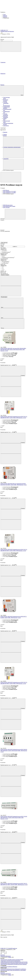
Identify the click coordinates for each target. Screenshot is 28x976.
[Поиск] (11, 46)
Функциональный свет (9, 961)
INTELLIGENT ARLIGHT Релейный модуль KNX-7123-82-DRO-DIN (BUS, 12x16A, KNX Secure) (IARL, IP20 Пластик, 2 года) (14, 817)
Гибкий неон (4, 119)
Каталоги (3, 969)
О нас (4, 14)
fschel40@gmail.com (12, 948)
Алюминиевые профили (6, 107)
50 (3, 267)
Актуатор (4, 250)
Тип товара (3, 247)
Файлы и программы (21, 970)
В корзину (23, 375)
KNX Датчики (6, 207)
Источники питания (5, 100)
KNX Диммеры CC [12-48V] (9, 192)
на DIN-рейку (5, 263)
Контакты (12, 31)
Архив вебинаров (15, 969)
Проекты (5, 16)
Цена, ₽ (2, 245)
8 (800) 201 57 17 (4, 948)
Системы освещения (5, 114)
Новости (5, 15)
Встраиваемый (5, 261)
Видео (6, 969)
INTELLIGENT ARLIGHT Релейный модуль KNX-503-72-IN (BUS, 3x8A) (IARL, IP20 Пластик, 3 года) (14, 617)
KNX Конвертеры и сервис (9, 206)
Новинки (5, 132)
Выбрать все (3, 249)
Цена (2, 307)
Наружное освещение (5, 117)
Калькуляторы (6, 970)
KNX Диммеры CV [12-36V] (9, 191)
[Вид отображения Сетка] (11, 280)
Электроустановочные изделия (10, 964)
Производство (6, 966)
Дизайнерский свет (19, 961)
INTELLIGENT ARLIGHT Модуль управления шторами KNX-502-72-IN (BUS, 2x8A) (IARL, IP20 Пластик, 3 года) (14, 484)
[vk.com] (10, 947)
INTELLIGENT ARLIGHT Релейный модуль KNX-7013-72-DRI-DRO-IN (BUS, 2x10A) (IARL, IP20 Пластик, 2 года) (14, 550)
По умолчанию (4, 296)
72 (3, 268)
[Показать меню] (13, 141)
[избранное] (11, 392)
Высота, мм (3, 272)
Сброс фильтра (4, 242)
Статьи (21, 969)
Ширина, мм (3, 271)
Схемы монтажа (12, 970)
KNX (3, 256)
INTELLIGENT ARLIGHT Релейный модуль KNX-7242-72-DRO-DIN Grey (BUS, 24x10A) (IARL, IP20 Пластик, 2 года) (14, 884)
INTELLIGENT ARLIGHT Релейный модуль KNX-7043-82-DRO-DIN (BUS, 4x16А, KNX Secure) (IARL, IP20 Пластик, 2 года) (14, 750)
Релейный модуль (6, 252)
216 (3, 270)
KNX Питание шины (8, 205)
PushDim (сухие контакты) (8, 257)
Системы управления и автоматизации (12, 960)
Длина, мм (3, 264)
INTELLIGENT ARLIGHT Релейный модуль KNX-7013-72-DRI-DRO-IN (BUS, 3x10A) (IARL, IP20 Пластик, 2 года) (14, 683)
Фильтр (2, 328)
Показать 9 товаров (5, 274)
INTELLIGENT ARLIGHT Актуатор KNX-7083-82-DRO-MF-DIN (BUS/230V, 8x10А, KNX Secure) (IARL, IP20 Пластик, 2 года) (13, 349)
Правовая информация (6, 956)
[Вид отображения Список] (11, 291)
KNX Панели (6, 190)
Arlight (9, 957)
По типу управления (5, 231)
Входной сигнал (4, 253)
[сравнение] (11, 381)
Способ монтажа (4, 258)
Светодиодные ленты (5, 959)
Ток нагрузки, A (4, 273)
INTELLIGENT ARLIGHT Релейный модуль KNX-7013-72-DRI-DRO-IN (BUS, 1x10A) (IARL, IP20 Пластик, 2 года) (14, 417)
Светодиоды (6, 125)
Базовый (3, 230)
